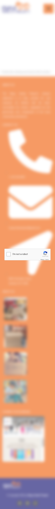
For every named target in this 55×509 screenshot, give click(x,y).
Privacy (42, 259)
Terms (47, 259)
